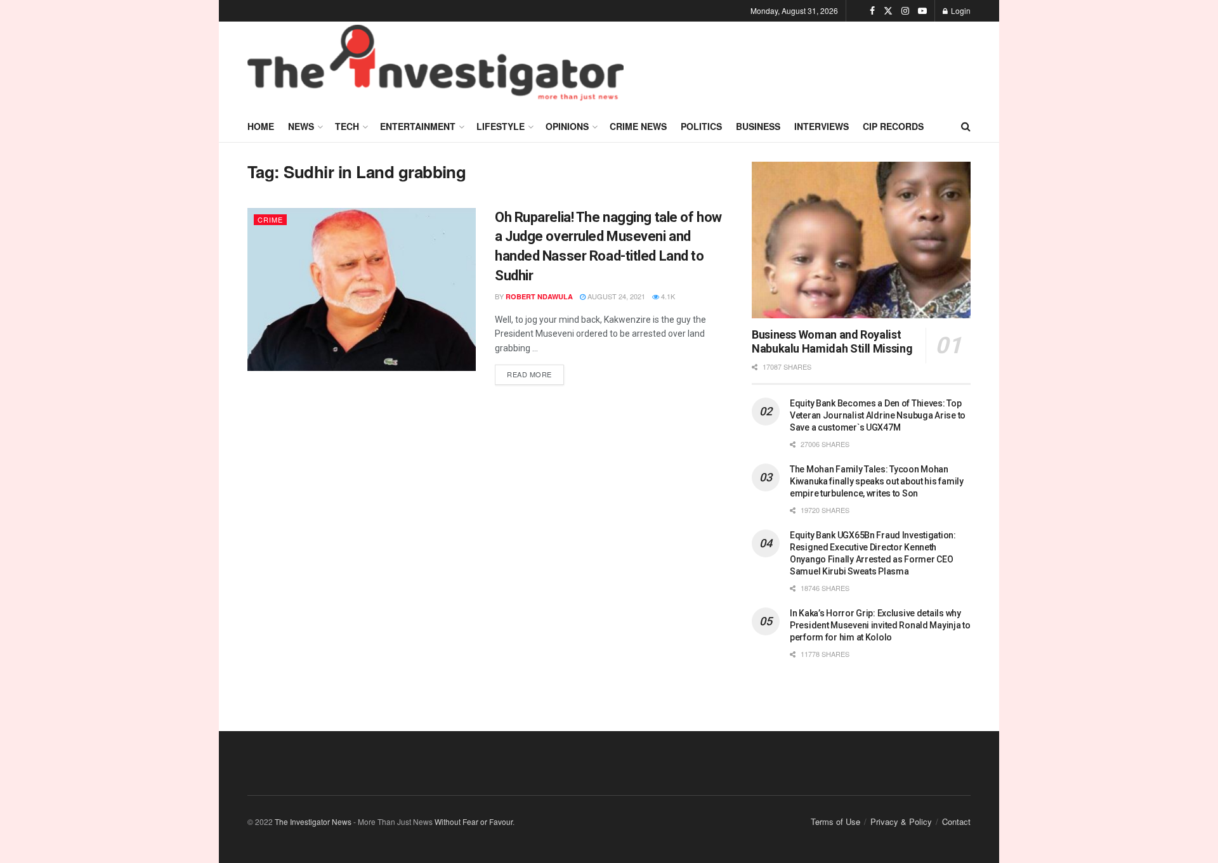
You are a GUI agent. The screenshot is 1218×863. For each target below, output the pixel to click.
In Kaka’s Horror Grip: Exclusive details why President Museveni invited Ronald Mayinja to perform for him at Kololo (880, 625)
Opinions (567, 126)
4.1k (667, 296)
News (301, 126)
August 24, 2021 (615, 296)
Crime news (638, 126)
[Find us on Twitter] (888, 11)
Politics (701, 126)
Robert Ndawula (539, 296)
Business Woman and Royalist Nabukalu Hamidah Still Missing (832, 342)
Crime (270, 219)
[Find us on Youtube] (922, 11)
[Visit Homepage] (435, 66)
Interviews (821, 126)
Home (260, 126)
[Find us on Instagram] (905, 11)
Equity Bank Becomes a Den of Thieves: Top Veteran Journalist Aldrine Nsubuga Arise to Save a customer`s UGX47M (878, 415)
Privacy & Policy (901, 821)
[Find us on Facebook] (872, 11)
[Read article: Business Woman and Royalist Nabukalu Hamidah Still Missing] (861, 240)
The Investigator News (313, 821)
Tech (347, 126)
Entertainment (417, 126)
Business (758, 126)
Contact (956, 821)
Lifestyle (500, 126)
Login (960, 10)
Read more (535, 372)
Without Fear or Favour (474, 821)
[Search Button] (966, 126)
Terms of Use (835, 821)
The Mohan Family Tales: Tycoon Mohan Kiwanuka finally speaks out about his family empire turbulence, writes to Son (877, 481)
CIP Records (893, 126)
